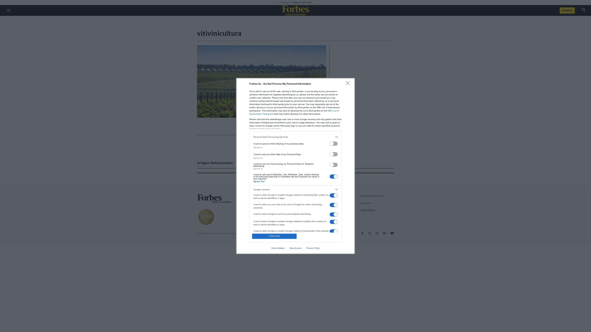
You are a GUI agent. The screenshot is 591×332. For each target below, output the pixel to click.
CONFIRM (274, 236)
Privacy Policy (313, 248)
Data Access (295, 248)
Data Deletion (278, 248)
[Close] (349, 84)
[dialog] (295, 166)
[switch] (334, 144)
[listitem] (295, 136)
